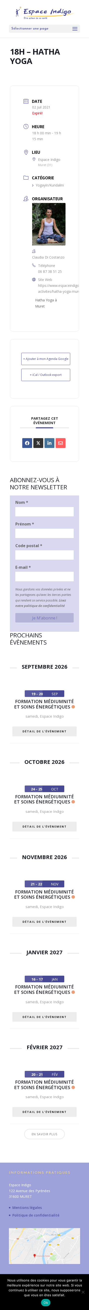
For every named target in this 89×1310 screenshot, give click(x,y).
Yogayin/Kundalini (50, 185)
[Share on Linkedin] (49, 443)
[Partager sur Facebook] (27, 443)
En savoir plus (44, 1134)
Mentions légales (27, 1207)
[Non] (82, 1292)
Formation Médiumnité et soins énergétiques (44, 704)
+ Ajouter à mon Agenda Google (45, 359)
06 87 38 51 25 (50, 271)
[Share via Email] (61, 443)
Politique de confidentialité (35, 1215)
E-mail (23, 567)
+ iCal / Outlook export (46, 375)
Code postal (28, 545)
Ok (46, 1303)
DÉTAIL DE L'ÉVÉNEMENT (44, 731)
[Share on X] (38, 443)
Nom (21, 502)
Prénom (24, 524)
